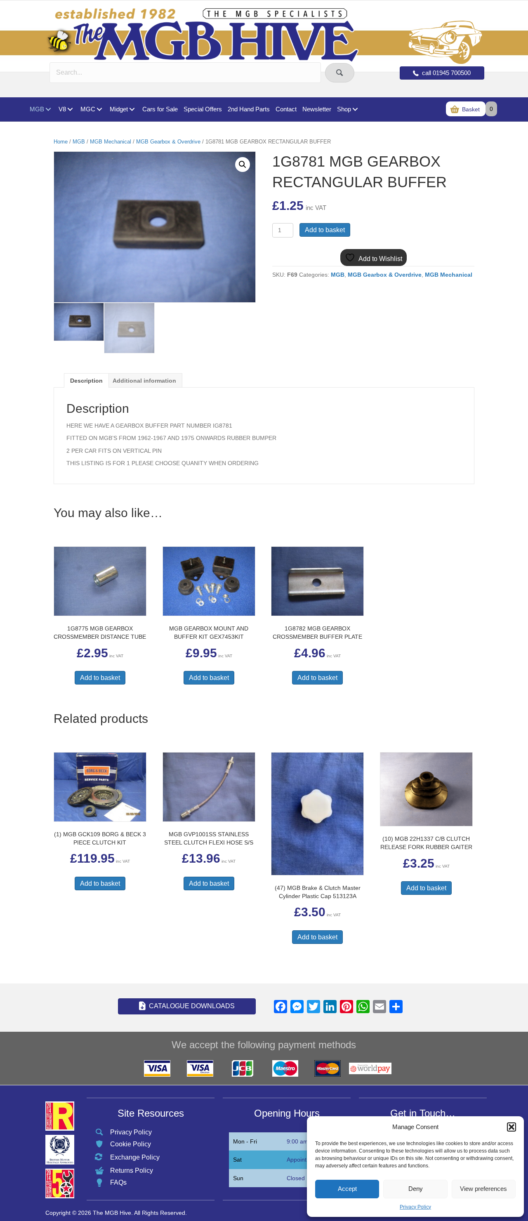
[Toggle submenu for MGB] (48, 109)
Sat (237, 1159)
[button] (511, 1127)
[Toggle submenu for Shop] (355, 109)
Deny (415, 1188)
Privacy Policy (415, 1207)
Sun (238, 1178)
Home (61, 142)
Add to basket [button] (100, 677)
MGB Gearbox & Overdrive (168, 142)
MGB (79, 142)
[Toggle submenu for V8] (70, 109)
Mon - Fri (245, 1141)
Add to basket (325, 229)
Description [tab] (86, 380)
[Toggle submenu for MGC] (99, 109)
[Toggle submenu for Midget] (131, 109)
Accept (347, 1188)
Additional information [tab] (144, 380)
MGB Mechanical (110, 142)
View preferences (483, 1188)
